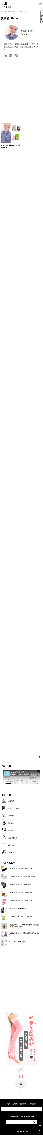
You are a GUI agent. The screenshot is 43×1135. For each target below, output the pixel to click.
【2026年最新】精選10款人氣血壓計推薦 (20, 868)
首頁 (8, 1104)
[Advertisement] (21, 90)
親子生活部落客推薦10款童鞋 (17, 941)
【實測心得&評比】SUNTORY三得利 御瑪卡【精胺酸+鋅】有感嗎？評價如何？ (24, 926)
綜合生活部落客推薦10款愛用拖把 (18, 908)
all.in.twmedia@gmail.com (25, 1116)
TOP (8, 11)
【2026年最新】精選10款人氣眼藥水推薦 (20, 900)
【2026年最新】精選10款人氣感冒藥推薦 (20, 892)
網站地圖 (33, 1104)
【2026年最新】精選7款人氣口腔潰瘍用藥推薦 (22, 876)
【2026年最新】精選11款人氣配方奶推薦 (20, 917)
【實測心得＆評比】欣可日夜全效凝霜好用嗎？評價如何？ (24, 934)
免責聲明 (15, 1104)
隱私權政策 (24, 1104)
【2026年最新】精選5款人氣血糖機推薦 (20, 884)
